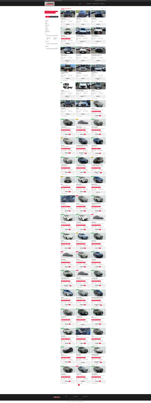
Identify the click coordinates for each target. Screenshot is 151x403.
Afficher (102, 8)
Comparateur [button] (102, 3)
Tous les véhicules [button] (48, 16)
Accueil (80, 3)
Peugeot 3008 (47, 11)
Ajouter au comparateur (64, 26)
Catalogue (83, 3)
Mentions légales (75, 396)
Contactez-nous (46, 0)
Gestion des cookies (85, 396)
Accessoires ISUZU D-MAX (95, 3)
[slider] (46, 35)
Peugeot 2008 (51, 11)
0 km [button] (51, 16)
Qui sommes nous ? (88, 3)
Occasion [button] (56, 16)
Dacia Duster (55, 11)
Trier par (91, 8)
